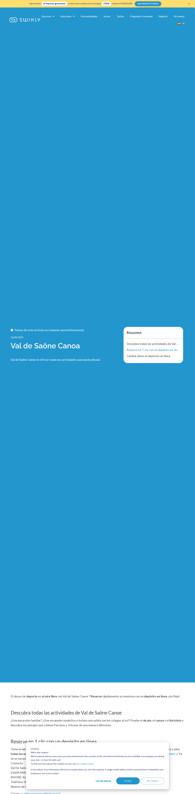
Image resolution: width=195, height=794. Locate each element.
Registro (163, 16)
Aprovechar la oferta (148, 3)
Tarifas (120, 16)
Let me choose (103, 781)
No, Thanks (152, 781)
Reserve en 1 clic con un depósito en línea (153, 350)
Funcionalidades (89, 16)
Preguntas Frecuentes (141, 16)
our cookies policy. (85, 763)
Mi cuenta (179, 16)
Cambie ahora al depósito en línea (148, 356)
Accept (127, 781)
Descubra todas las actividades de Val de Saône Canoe (153, 343)
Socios (107, 16)
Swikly (171, 754)
